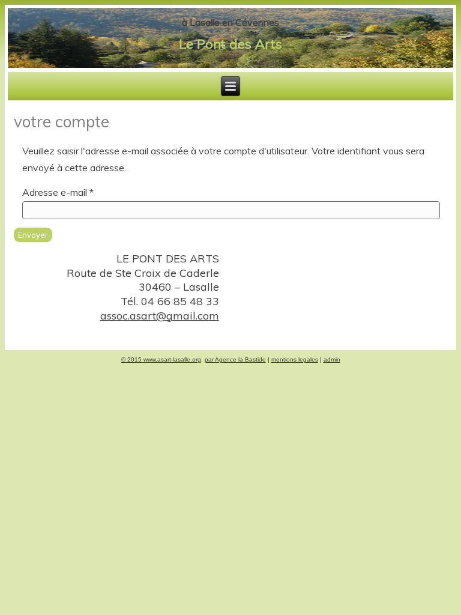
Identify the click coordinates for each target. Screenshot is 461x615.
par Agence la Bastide (235, 359)
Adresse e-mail (58, 192)
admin (332, 359)
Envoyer (33, 235)
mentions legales (294, 359)
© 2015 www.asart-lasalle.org (161, 359)
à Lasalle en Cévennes (230, 22)
